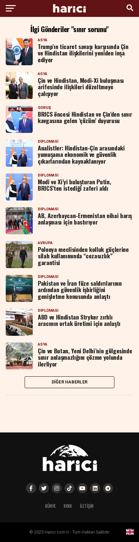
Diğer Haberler (70, 381)
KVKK (68, 506)
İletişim (86, 506)
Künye (50, 506)
